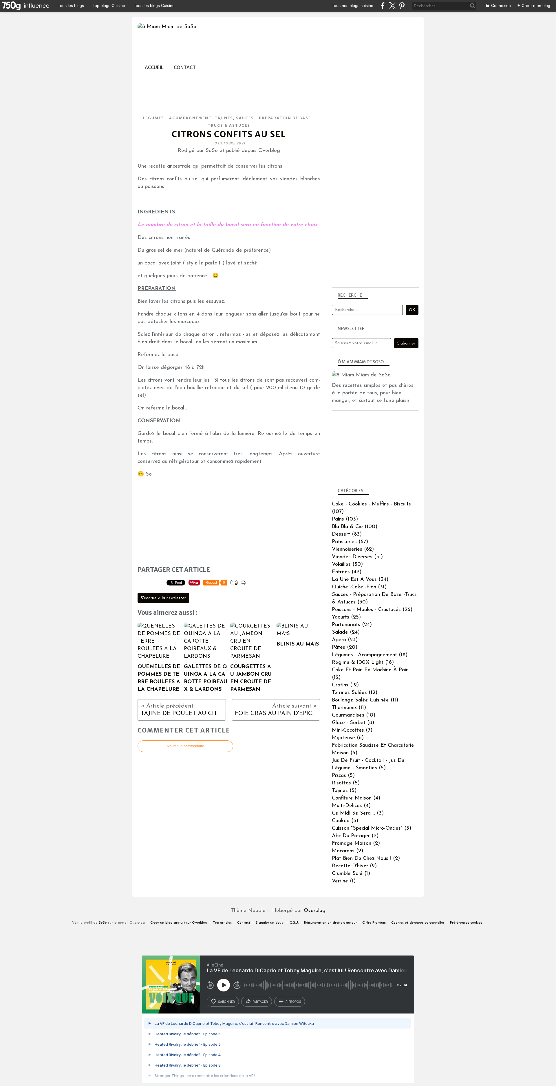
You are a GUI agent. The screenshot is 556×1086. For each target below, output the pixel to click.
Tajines (224, 118)
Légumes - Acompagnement (177, 118)
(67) (350, 542)
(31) (359, 587)
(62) (353, 549)
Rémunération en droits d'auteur (330, 922)
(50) (347, 564)
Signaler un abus (270, 922)
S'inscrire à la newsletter (163, 598)
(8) (353, 723)
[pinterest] (401, 5)
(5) (343, 775)
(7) (352, 730)
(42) (346, 572)
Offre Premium (374, 922)
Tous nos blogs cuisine (352, 5)
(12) (345, 685)
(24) (352, 625)
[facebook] (382, 5)
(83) (347, 534)
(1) (351, 873)
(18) (369, 655)
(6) (348, 738)
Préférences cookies (466, 922)
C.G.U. (294, 922)
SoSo (103, 922)
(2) (355, 836)
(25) (346, 617)
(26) (372, 609)
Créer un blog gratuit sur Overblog (178, 922)
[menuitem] (154, 67)
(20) (344, 647)
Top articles (222, 922)
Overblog (314, 910)
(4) (356, 798)
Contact (185, 67)
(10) (353, 715)
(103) (345, 519)
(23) (345, 640)
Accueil (154, 67)
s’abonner (226, 1001)
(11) (365, 700)
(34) (360, 579)
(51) (357, 557)
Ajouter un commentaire (185, 746)
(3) (358, 813)
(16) (363, 662)
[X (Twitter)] (392, 5)
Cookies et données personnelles (418, 922)
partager (260, 1001)
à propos (293, 1001)
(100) (354, 527)
